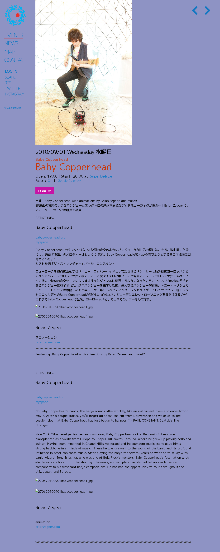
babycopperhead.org (50, 237)
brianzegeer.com (47, 342)
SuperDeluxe (101, 176)
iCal (49, 180)
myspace (41, 242)
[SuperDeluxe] (19, 15)
